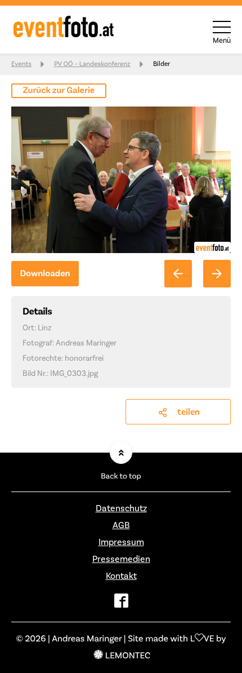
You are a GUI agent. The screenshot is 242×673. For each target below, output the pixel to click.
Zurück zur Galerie (59, 90)
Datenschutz (121, 508)
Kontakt (121, 576)
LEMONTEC (127, 656)
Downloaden (45, 274)
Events (21, 64)
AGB (121, 525)
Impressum (121, 542)
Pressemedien (121, 559)
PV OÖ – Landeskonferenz (92, 64)
